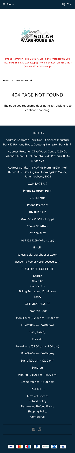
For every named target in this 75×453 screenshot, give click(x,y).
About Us (37, 281)
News (37, 296)
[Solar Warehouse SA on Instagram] (40, 429)
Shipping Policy (37, 411)
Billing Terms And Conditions (37, 291)
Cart (69, 4)
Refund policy (38, 401)
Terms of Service (37, 396)
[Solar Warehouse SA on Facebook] (34, 429)
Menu (10, 4)
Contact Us (37, 286)
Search (37, 275)
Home (6, 80)
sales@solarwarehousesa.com (37, 254)
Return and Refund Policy (37, 406)
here (65, 105)
